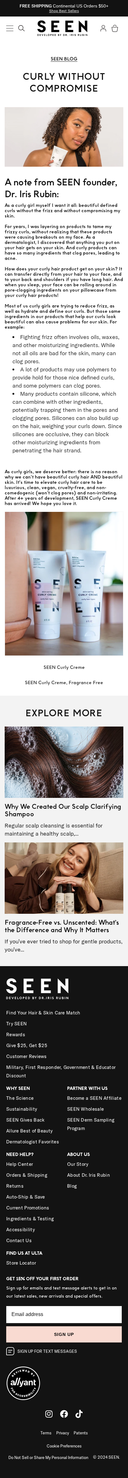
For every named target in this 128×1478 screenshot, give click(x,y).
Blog (72, 1186)
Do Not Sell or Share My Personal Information (48, 1457)
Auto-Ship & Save (25, 1197)
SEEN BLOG (64, 59)
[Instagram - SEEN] (49, 1414)
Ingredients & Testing (30, 1219)
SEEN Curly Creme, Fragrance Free (64, 682)
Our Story (78, 1164)
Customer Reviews (26, 1056)
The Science (20, 1098)
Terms (46, 1432)
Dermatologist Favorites (32, 1142)
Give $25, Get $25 (26, 1045)
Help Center (19, 1164)
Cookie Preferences (64, 1445)
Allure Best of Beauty (29, 1131)
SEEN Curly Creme (64, 667)
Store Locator (21, 1263)
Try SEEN (16, 1024)
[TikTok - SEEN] (79, 1414)
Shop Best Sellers (64, 10)
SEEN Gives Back (25, 1120)
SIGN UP (64, 1334)
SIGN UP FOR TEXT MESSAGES (47, 1351)
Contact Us (19, 1240)
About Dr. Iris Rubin (88, 1175)
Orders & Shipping (26, 1175)
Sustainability (21, 1109)
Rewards (15, 1034)
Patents (81, 1432)
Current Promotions (27, 1208)
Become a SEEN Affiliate (94, 1098)
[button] (21, 27)
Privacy (62, 1432)
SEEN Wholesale (85, 1109)
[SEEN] (64, 988)
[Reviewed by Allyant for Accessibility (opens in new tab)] (64, 1379)
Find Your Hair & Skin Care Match (43, 1013)
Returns (15, 1186)
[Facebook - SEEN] (64, 1414)
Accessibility (20, 1229)
